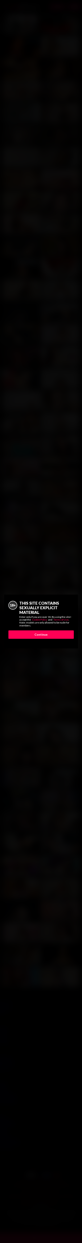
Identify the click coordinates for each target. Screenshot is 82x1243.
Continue (41, 634)
